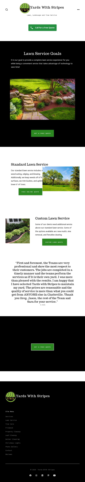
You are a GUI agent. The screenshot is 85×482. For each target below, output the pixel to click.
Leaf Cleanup (11, 435)
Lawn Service (11, 420)
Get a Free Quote (42, 133)
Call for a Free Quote (45, 27)
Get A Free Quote (42, 347)
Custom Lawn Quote (54, 242)
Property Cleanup (12, 431)
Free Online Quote (30, 191)
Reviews (8, 454)
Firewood (9, 428)
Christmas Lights (12, 443)
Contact (8, 450)
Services (9, 416)
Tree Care (9, 424)
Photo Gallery (11, 447)
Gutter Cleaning (12, 439)
